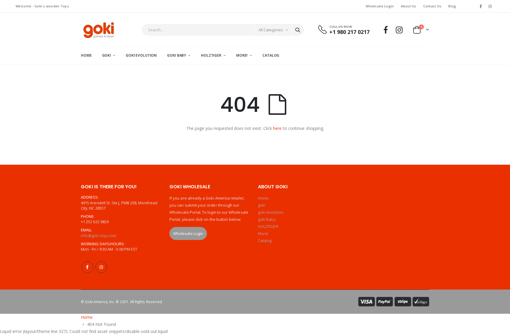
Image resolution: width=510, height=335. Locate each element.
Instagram (101, 267)
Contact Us (432, 6)
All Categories (271, 29)
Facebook (87, 267)
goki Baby (267, 219)
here (277, 128)
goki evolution (270, 212)
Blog (452, 6)
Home (263, 198)
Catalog (265, 240)
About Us (408, 6)
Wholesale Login (380, 6)
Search (298, 30)
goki (261, 205)
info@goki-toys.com (98, 235)
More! (263, 233)
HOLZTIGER (268, 226)
